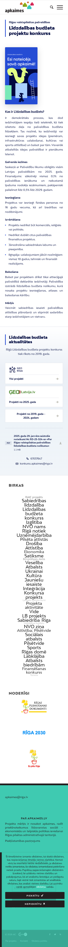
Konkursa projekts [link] (34, 595)
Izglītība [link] (34, 522)
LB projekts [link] (34, 616)
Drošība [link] (34, 543)
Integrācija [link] (34, 588)
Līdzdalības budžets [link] (34, 623)
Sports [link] (34, 647)
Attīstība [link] (34, 548)
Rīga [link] (46, 620)
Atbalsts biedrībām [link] (34, 662)
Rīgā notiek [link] (34, 531)
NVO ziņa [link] (34, 626)
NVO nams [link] (34, 526)
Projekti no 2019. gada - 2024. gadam (31, 415)
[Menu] (58, 7)
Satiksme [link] (34, 556)
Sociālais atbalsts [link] (34, 636)
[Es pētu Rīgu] (34, 758)
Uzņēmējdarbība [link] (34, 535)
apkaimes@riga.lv (16, 797)
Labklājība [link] (34, 656)
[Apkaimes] (19, 7)
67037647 (36, 458)
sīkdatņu (41, 886)
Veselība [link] (34, 562)
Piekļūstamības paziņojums (22, 840)
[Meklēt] (50, 7)
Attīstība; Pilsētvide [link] (34, 630)
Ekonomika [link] (34, 552)
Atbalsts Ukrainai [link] (34, 569)
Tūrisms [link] (34, 675)
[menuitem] (50, 7)
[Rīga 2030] (34, 732)
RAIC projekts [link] (34, 497)
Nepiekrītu (33, 904)
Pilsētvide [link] (34, 643)
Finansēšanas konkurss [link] (34, 670)
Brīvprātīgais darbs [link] (34, 559)
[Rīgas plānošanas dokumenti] (34, 706)
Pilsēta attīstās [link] (34, 539)
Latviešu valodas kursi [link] (34, 600)
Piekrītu (33, 895)
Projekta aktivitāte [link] (34, 605)
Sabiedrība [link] (28, 620)
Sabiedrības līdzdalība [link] (34, 502)
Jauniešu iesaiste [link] (34, 582)
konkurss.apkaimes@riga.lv (36, 463)
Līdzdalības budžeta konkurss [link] (34, 513)
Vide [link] (34, 611)
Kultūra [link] (34, 575)
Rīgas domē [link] (34, 652)
